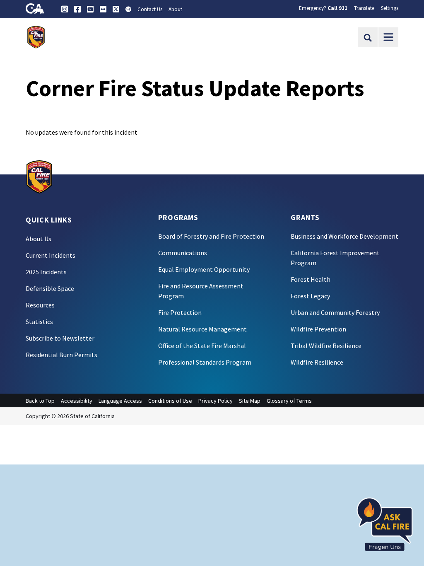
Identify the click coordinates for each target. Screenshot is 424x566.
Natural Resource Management (202, 329)
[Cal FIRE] (39, 176)
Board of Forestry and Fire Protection (211, 236)
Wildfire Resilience (317, 362)
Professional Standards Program (204, 362)
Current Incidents (50, 255)
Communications (182, 253)
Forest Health (310, 279)
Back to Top (40, 400)
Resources (40, 305)
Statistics (39, 321)
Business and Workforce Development (344, 236)
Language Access (120, 400)
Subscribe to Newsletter (60, 338)
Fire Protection (180, 312)
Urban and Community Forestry (335, 312)
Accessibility (76, 400)
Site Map (249, 400)
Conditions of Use (170, 400)
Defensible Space (50, 288)
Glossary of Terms (289, 400)
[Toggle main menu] (388, 37)
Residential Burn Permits (61, 355)
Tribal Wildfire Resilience (326, 345)
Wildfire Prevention (318, 329)
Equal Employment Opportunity (204, 269)
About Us (38, 239)
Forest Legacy (310, 296)
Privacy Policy (215, 400)
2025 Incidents (46, 272)
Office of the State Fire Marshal (202, 345)
